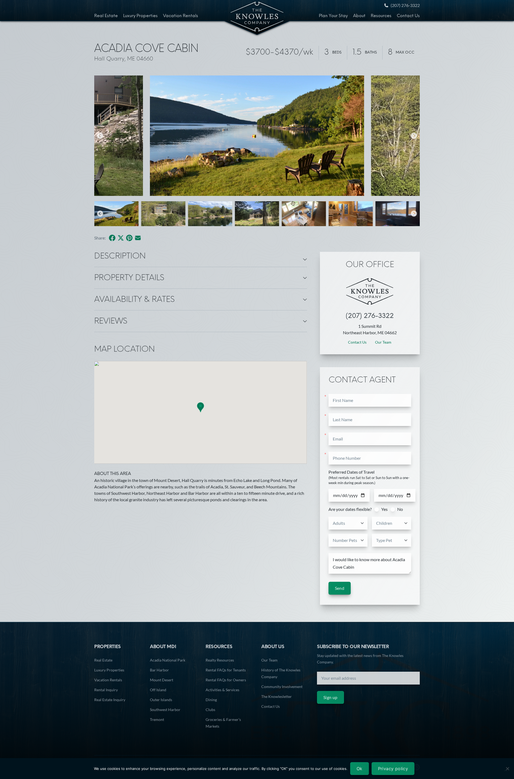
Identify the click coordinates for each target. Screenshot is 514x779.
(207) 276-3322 (405, 5)
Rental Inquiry (106, 689)
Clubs (210, 709)
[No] (507, 768)
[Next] (414, 136)
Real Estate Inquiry (109, 699)
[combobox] (349, 523)
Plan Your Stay (333, 16)
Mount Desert (161, 680)
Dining (211, 699)
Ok (359, 768)
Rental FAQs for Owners (226, 680)
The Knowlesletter (276, 696)
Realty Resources (220, 660)
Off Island (158, 689)
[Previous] (100, 136)
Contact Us (408, 16)
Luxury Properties (140, 16)
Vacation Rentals (180, 16)
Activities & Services (222, 689)
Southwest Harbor (165, 709)
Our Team (383, 342)
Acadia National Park (167, 660)
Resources (381, 16)
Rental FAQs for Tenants (226, 670)
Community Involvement (282, 686)
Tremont (157, 719)
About (359, 16)
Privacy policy (393, 768)
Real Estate (106, 16)
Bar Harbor (159, 670)
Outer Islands (161, 699)
